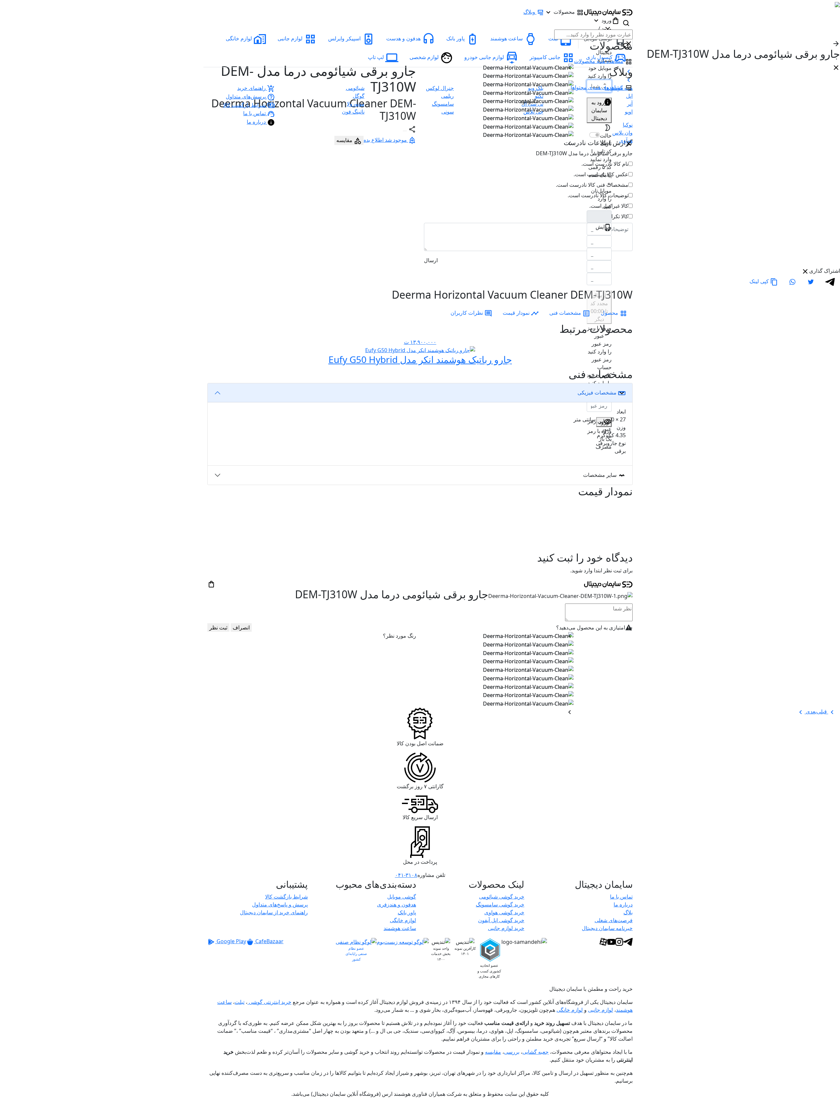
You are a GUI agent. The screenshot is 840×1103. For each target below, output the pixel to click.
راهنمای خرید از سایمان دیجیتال (274, 912)
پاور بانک (407, 912)
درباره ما (256, 121)
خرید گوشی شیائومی (501, 896)
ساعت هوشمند (400, 928)
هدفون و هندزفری (396, 904)
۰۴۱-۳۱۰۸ (406, 875)
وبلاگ (529, 11)
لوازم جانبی (600, 1009)
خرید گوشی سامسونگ (500, 904)
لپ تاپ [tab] (376, 57)
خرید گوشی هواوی (504, 912)
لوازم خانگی (403, 920)
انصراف (241, 627)
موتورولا (356, 103)
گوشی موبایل (401, 896)
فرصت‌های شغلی (614, 920)
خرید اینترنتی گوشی (269, 1002)
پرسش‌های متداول (246, 96)
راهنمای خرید (251, 88)
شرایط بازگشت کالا (244, 105)
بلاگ (628, 912)
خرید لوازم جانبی (506, 928)
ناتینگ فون (353, 111)
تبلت (239, 1002)
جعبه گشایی (535, 1051)
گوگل (359, 95)
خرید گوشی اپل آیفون (501, 920)
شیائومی (355, 88)
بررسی (511, 1051)
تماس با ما (254, 113)
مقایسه (493, 1051)
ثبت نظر (218, 627)
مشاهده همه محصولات (598, 61)
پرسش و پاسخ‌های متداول (280, 904)
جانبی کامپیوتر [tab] (545, 57)
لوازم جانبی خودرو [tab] (484, 57)
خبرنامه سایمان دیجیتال (607, 928)
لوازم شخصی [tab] (424, 57)
